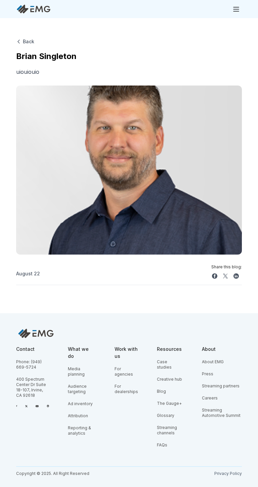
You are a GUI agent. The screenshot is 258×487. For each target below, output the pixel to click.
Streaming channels (167, 430)
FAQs (162, 444)
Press (207, 373)
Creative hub (169, 379)
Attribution (78, 415)
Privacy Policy (228, 473)
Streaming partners (221, 385)
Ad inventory (80, 403)
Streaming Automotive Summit (221, 413)
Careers (210, 397)
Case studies (164, 364)
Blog (161, 391)
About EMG (213, 361)
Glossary (165, 415)
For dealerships (126, 389)
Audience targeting (77, 389)
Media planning (76, 371)
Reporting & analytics (79, 430)
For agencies (124, 371)
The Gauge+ (169, 403)
